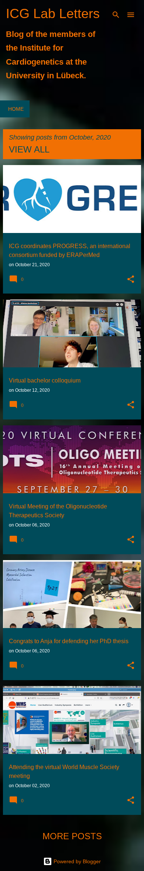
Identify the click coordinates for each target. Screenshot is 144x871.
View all (29, 149)
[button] (130, 280)
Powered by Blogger (76, 861)
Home (16, 109)
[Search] (116, 15)
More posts (72, 836)
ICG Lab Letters (53, 13)
